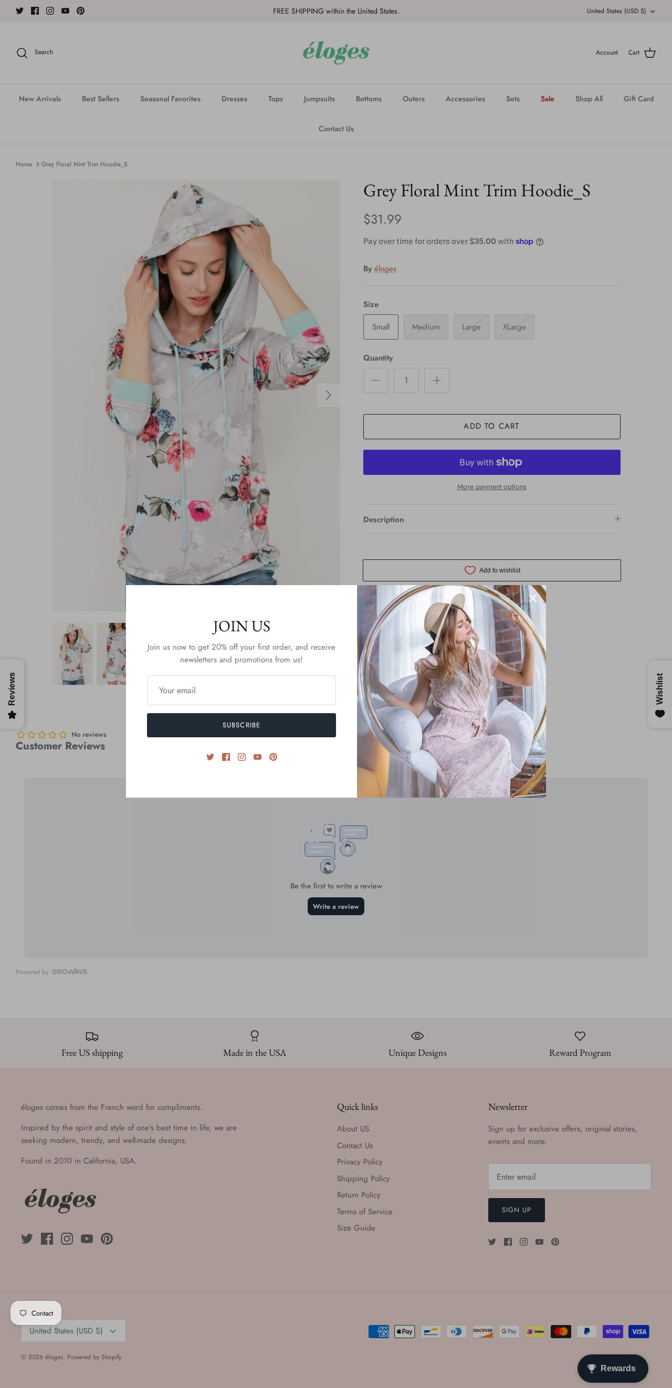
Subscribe (241, 725)
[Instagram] (242, 757)
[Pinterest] (273, 757)
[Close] (532, 598)
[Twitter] (210, 757)
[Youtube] (257, 757)
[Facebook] (226, 757)
